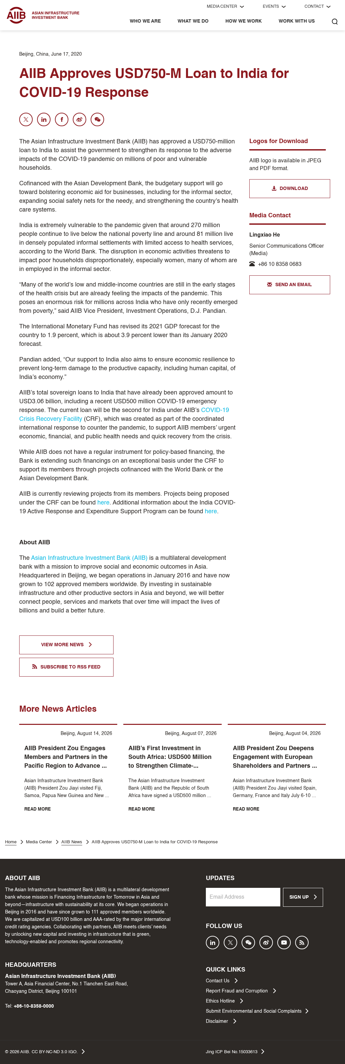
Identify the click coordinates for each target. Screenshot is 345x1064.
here (103, 503)
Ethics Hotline (221, 1001)
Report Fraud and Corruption (237, 991)
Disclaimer (217, 1021)
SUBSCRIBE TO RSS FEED (70, 667)
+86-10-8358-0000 (34, 1006)
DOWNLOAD (294, 188)
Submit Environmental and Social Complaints (254, 1011)
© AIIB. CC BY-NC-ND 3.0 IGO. (41, 1052)
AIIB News (71, 842)
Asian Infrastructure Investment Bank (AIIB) (89, 558)
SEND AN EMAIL (293, 284)
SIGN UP (299, 897)
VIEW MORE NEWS (63, 645)
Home (11, 842)
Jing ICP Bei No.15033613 (231, 1052)
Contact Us (218, 981)
